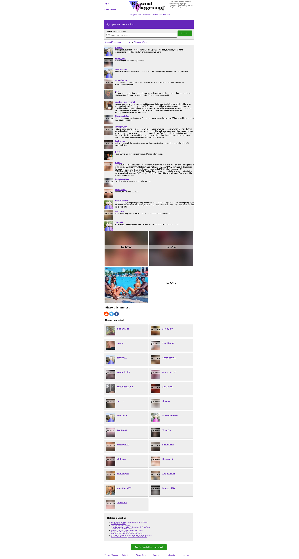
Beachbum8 (168, 343)
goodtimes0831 (124, 488)
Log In (107, 4)
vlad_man (122, 416)
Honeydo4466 (169, 358)
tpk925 (118, 152)
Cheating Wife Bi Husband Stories (121, 529)
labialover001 (120, 190)
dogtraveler (120, 141)
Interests (171, 555)
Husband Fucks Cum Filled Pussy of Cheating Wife (127, 533)
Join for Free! (110, 9)
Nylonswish (168, 445)
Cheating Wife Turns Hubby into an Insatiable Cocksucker (129, 537)
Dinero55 (119, 222)
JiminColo (122, 503)
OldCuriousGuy (125, 387)
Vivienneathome (170, 416)
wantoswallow (121, 69)
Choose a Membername (116, 31)
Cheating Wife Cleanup (118, 524)
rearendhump (121, 80)
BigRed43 (122, 430)
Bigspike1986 (168, 474)
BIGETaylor (167, 387)
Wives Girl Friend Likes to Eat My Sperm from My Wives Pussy (130, 527)
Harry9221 (122, 358)
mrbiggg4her (120, 59)
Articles (186, 555)
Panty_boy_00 (169, 372)
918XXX (118, 163)
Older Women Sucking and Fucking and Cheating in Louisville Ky (131, 535)
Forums (156, 555)
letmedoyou (123, 474)
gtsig (117, 91)
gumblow (119, 48)
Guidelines (126, 555)
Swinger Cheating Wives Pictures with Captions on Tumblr (129, 522)
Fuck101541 (123, 329)
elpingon (121, 459)
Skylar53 (166, 430)
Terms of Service (111, 555)
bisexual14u (168, 459)
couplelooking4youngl (125, 102)
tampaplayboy (121, 127)
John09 (121, 343)
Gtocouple (119, 211)
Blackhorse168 (121, 201)
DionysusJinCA (122, 116)
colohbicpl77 (123, 372)
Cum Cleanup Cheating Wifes (120, 525)
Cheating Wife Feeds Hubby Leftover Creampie (126, 532)
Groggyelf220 (168, 488)
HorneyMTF (123, 445)
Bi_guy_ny (167, 329)
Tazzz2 (120, 401)
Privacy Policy (141, 555)
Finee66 (166, 401)
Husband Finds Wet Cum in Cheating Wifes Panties (127, 530)
